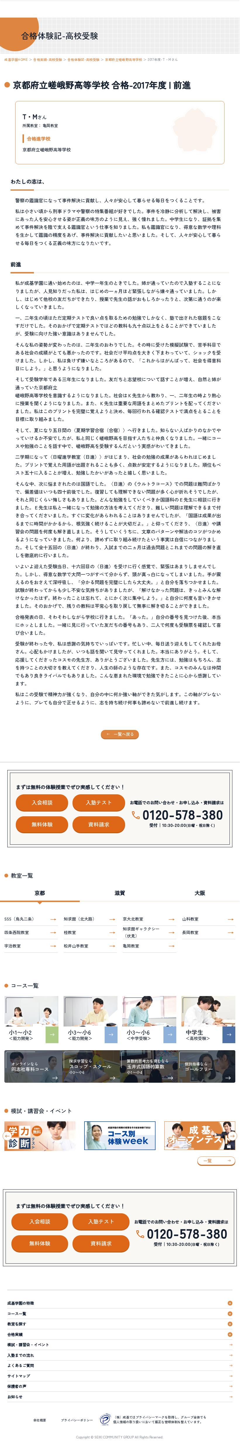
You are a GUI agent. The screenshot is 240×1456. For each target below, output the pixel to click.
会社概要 (39, 1420)
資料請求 (98, 824)
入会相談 (42, 802)
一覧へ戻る (124, 734)
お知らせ (15, 1396)
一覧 (207, 1161)
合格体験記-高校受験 (84, 59)
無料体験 (42, 824)
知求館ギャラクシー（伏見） (141, 932)
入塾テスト (99, 802)
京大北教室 (133, 919)
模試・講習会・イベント (28, 1344)
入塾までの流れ (20, 1355)
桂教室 (70, 932)
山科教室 (190, 919)
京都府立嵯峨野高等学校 (123, 59)
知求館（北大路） (80, 919)
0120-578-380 (183, 813)
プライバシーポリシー (77, 1420)
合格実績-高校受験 (47, 59)
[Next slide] (232, 1136)
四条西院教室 (16, 932)
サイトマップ (18, 1376)
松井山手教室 (76, 946)
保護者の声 (16, 1386)
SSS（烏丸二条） (20, 919)
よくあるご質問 (20, 1365)
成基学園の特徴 (20, 1303)
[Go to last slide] (7, 1136)
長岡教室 (190, 932)
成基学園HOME (16, 59)
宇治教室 (12, 946)
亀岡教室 (131, 946)
